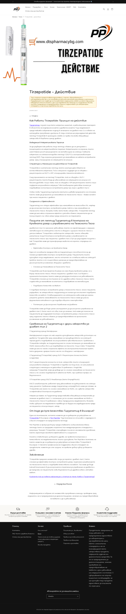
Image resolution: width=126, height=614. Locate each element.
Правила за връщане (71, 540)
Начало (14, 17)
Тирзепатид (35, 125)
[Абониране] (77, 596)
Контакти (16, 530)
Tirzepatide (34, 418)
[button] (37, 7)
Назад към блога (64, 484)
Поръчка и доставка (70, 543)
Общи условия (68, 534)
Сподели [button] (35, 116)
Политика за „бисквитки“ (73, 530)
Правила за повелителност (73, 537)
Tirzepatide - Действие (33, 17)
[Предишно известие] (13, 1)
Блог (20, 17)
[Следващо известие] (113, 1)
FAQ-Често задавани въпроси (23, 534)
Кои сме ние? (42, 530)
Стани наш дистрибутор (21, 537)
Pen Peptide (55, 418)
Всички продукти (44, 545)
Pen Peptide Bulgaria (47, 609)
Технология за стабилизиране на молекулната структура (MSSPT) (49, 539)
